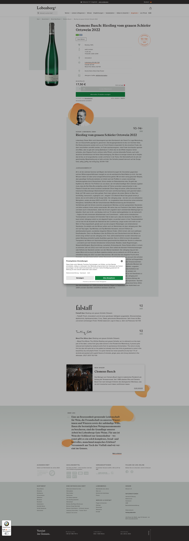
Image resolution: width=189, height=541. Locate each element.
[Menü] (10, 521)
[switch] (7, 533)
